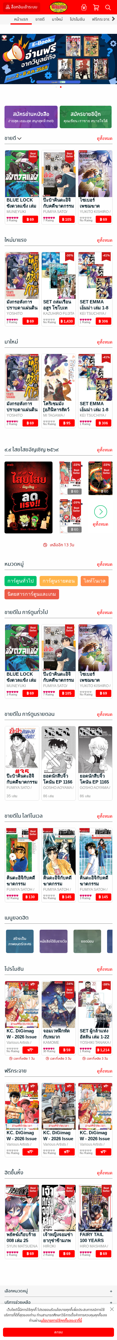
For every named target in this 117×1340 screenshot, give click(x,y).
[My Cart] (96, 7)
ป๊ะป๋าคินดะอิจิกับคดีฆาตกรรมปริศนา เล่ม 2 (58, 205)
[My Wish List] (83, 7)
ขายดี (40, 19)
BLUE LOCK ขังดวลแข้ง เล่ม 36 (21, 205)
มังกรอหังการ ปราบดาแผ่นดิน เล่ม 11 (22, 307)
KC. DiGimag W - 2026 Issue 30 (22, 1036)
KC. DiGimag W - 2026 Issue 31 (58, 1138)
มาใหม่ (57, 19)
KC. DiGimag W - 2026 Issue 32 (22, 1138)
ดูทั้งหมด (104, 138)
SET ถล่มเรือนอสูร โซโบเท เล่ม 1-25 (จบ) (57, 307)
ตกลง (58, 1332)
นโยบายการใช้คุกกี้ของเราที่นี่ (61, 1320)
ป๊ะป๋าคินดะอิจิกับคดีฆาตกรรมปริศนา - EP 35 (22, 781)
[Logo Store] (59, 7)
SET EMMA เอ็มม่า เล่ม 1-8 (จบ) (94, 307)
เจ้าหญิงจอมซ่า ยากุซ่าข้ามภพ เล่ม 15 (58, 1240)
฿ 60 (74, 491)
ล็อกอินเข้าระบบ (24, 7)
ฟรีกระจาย (101, 19)
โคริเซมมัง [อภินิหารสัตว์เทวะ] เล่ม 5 (56, 409)
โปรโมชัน (77, 19)
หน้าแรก (21, 19)
